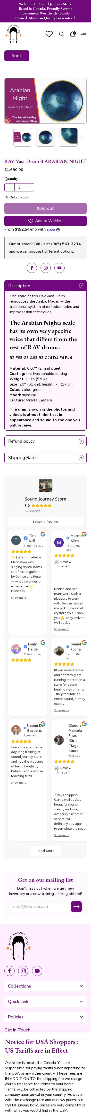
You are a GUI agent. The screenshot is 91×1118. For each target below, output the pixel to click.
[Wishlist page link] (49, 33)
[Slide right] (81, 137)
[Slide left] (10, 137)
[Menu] (83, 34)
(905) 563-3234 (66, 244)
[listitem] (45, 11)
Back (17, 56)
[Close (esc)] (84, 1038)
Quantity (11, 178)
